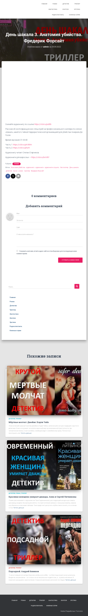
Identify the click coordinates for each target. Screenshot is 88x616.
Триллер (77, 4)
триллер (27, 171)
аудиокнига (30, 167)
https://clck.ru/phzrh (21, 148)
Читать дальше (26, 433)
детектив (9, 171)
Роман (55, 4)
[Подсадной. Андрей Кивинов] (44, 539)
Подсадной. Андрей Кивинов (24, 571)
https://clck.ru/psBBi (42, 124)
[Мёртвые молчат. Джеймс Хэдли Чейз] (44, 390)
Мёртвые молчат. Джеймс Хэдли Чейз (29, 422)
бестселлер (64, 167)
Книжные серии (74, 15)
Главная (44, 4)
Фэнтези (65, 9)
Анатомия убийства (18, 167)
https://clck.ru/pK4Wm (22, 144)
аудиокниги (39, 167)
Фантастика (53, 9)
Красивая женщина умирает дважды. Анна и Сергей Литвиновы (42, 496)
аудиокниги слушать (52, 167)
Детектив (65, 4)
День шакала (74, 167)
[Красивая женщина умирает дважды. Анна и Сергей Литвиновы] (44, 465)
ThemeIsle (79, 611)
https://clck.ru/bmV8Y (40, 157)
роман (20, 171)
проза (15, 171)
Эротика (77, 9)
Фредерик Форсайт (37, 171)
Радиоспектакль (58, 15)
